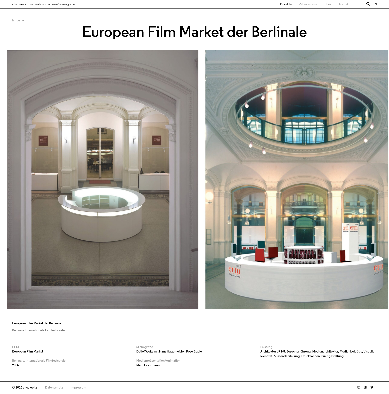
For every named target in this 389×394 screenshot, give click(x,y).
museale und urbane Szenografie (52, 4)
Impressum (78, 387)
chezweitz (19, 4)
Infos (16, 20)
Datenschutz (54, 387)
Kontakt (344, 4)
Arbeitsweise (308, 4)
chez (328, 4)
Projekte (286, 4)
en (375, 4)
